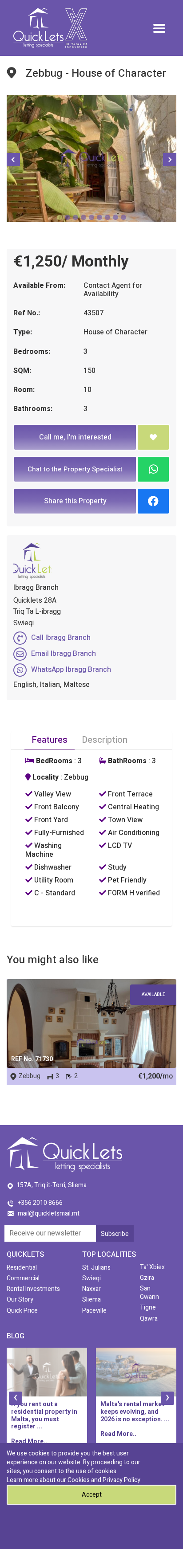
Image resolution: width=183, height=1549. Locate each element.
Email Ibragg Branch (63, 653)
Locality (45, 777)
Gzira (147, 1277)
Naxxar (91, 1289)
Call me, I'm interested (75, 437)
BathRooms (126, 761)
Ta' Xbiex (152, 1267)
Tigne (148, 1307)
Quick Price (22, 1310)
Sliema (91, 1299)
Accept (92, 1494)
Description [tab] (104, 739)
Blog (15, 1336)
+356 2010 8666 (40, 1203)
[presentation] (15, 1398)
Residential (22, 1267)
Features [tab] (50, 739)
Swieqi (91, 1278)
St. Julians (96, 1267)
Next (169, 159)
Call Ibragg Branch (61, 637)
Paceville (94, 1310)
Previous (13, 159)
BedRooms (53, 761)
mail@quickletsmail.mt (49, 1213)
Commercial (23, 1278)
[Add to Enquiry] (153, 437)
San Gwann (149, 1293)
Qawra (149, 1318)
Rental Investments (33, 1289)
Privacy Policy (121, 1480)
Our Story (20, 1299)
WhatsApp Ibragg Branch (71, 669)
